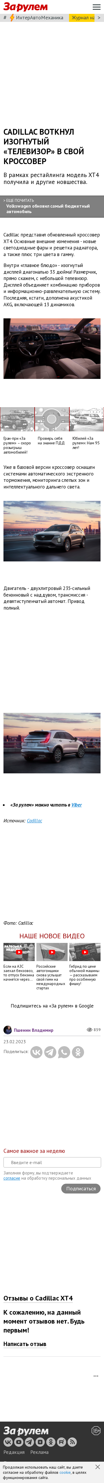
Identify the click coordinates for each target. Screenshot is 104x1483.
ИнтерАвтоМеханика (39, 17)
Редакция (14, 1452)
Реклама (39, 1452)
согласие (11, 1178)
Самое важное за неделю (34, 1150)
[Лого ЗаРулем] (25, 7)
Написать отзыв (25, 1344)
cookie (65, 1472)
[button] (98, 1467)
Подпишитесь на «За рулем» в (52, 1006)
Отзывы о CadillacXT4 (38, 1298)
